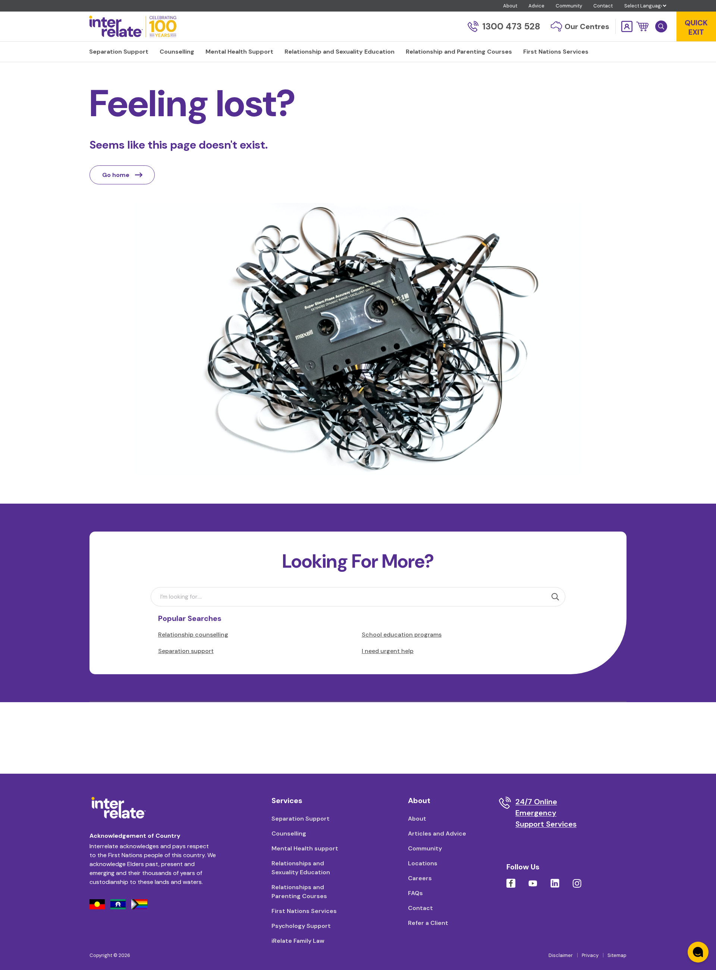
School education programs (402, 634)
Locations (422, 863)
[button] (642, 26)
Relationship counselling (193, 634)
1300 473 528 (511, 26)
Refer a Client (428, 923)
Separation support (186, 651)
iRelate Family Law (297, 941)
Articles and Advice (437, 833)
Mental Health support (304, 848)
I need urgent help (388, 651)
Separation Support (300, 818)
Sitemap (616, 955)
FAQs (415, 893)
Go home (115, 175)
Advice (536, 6)
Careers (420, 878)
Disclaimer (561, 955)
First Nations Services (304, 911)
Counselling (288, 833)
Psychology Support (301, 926)
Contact (603, 6)
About (510, 6)
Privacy (590, 955)
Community (569, 6)
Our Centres (587, 26)
